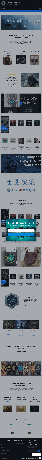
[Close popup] (40, 453)
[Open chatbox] (40, 458)
